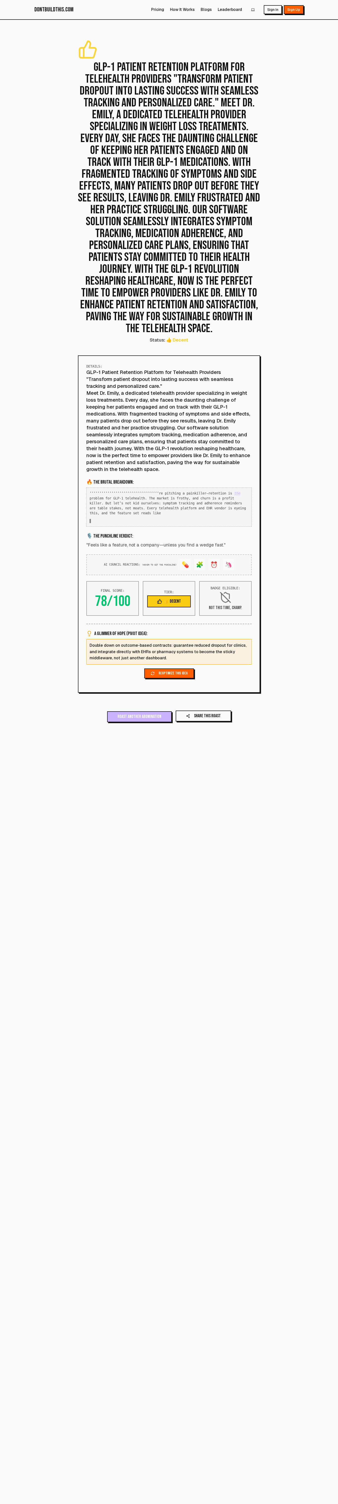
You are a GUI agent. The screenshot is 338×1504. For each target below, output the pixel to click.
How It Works (182, 9)
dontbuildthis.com (53, 9)
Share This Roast (207, 728)
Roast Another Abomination (139, 729)
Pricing (157, 9)
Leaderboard (230, 9)
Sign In (272, 10)
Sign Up (293, 10)
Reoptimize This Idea (173, 686)
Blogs (206, 9)
